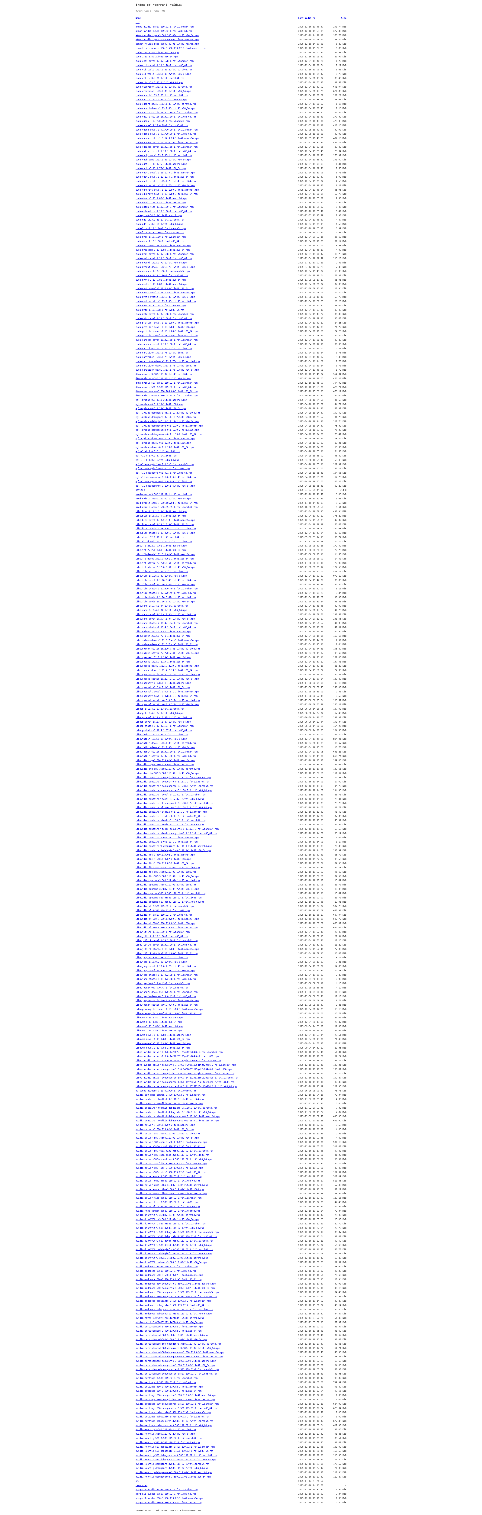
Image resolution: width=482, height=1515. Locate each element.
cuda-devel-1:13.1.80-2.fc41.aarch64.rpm (161, 198)
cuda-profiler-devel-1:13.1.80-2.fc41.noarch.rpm (167, 335)
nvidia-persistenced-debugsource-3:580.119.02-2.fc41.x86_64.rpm (176, 1373)
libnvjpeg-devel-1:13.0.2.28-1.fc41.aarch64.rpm (166, 966)
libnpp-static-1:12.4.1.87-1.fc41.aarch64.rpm (165, 726)
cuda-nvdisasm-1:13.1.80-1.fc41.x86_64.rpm (163, 250)
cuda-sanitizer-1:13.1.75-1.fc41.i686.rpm (162, 352)
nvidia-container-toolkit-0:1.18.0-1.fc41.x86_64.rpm (169, 1103)
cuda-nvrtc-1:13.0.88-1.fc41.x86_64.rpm (161, 280)
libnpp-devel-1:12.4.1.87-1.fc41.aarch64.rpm (164, 717)
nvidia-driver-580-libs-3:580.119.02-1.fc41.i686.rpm (169, 1168)
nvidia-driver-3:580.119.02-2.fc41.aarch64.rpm (165, 1125)
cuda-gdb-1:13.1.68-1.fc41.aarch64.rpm (160, 219)
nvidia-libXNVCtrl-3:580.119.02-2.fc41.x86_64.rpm (167, 1219)
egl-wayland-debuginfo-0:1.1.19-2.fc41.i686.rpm (166, 417)
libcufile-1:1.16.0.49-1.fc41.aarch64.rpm (162, 571)
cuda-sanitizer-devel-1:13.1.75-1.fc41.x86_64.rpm (167, 370)
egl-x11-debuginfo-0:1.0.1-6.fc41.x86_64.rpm (164, 473)
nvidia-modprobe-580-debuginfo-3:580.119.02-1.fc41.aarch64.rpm (176, 1283)
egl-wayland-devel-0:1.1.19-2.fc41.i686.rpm (163, 443)
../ (138, 22)
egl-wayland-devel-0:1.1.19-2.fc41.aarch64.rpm (165, 438)
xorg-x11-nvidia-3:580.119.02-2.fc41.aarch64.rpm (167, 1489)
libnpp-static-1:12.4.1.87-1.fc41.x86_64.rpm (164, 730)
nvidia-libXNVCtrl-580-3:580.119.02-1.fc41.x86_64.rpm (170, 1228)
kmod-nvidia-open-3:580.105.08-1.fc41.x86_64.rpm (167, 503)
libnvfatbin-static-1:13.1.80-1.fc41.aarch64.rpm (167, 751)
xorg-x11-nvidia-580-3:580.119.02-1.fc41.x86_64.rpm (168, 1502)
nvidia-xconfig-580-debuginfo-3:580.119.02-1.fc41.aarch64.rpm (175, 1447)
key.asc (140, 490)
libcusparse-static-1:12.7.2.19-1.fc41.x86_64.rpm (167, 679)
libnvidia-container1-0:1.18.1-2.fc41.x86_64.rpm (167, 841)
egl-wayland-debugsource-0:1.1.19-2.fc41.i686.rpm (167, 430)
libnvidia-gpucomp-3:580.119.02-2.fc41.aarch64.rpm (168, 880)
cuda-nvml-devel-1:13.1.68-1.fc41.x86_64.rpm (164, 258)
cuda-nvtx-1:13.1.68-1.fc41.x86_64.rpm (160, 310)
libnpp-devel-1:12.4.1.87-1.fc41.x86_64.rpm (163, 721)
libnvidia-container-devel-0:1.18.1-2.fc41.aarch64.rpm (170, 794)
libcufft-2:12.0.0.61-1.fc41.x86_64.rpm (161, 550)
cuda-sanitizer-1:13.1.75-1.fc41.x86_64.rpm (163, 357)
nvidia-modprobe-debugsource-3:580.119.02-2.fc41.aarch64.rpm (174, 1309)
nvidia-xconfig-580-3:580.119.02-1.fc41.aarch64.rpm (168, 1438)
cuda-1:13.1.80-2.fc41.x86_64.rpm (157, 56)
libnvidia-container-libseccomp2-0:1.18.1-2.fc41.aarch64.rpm (174, 803)
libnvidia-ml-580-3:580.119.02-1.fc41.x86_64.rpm (167, 927)
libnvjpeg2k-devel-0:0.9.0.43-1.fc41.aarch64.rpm (167, 992)
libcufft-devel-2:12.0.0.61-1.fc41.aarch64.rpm (165, 554)
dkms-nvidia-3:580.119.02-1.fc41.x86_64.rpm (163, 378)
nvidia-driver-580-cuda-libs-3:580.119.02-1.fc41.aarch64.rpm (174, 1150)
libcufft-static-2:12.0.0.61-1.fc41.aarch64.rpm (166, 563)
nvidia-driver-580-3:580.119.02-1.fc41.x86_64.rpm (167, 1137)
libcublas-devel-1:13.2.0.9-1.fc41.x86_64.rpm (165, 524)
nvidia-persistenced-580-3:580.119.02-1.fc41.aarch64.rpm (172, 1335)
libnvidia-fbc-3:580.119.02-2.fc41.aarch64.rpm (165, 854)
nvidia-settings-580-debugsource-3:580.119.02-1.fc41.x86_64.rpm (176, 1408)
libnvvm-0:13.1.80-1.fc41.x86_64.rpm (159, 1022)
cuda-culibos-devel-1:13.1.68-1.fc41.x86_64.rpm (166, 151)
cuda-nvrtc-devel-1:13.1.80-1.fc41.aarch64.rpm (165, 292)
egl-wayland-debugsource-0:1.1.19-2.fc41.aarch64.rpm (169, 425)
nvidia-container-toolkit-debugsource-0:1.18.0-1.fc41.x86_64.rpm (177, 1120)
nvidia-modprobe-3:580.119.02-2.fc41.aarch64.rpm (167, 1266)
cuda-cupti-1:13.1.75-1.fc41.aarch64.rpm (161, 164)
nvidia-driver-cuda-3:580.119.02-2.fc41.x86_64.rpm (168, 1180)
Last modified (306, 18)
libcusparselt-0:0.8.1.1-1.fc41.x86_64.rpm (163, 687)
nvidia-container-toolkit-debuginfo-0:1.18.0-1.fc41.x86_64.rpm (176, 1112)
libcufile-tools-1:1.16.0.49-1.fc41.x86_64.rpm (165, 601)
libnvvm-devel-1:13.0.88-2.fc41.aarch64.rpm (163, 1043)
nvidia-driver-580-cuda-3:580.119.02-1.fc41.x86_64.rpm (170, 1146)
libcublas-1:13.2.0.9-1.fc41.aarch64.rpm (161, 511)
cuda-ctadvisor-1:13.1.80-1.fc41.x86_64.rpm (163, 91)
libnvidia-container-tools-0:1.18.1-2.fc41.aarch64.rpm (170, 820)
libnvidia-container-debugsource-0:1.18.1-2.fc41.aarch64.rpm (174, 786)
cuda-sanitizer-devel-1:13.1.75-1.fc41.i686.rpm (166, 365)
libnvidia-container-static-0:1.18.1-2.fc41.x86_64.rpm (170, 816)
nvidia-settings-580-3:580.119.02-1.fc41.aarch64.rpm (169, 1386)
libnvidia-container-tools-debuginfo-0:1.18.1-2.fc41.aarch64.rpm (177, 829)
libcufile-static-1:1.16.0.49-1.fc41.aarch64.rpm (167, 588)
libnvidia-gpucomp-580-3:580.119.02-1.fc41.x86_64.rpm (170, 902)
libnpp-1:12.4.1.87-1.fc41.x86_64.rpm (159, 713)
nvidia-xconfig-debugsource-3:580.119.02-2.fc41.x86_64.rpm (173, 1476)
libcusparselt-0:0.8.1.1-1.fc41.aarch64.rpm (163, 683)
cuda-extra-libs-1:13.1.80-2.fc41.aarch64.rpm (165, 207)
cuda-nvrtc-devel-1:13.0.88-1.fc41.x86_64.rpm (165, 288)
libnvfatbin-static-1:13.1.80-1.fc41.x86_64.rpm (166, 756)
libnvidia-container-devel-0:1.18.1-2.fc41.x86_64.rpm (170, 799)
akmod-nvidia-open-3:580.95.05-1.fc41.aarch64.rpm (167, 39)
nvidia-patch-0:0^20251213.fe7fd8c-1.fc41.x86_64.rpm (169, 1322)
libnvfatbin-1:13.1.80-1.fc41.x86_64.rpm (161, 739)
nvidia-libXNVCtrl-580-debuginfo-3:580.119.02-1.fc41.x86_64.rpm (176, 1236)
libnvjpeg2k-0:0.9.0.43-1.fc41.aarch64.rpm (163, 983)
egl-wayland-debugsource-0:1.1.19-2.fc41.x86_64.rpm (168, 434)
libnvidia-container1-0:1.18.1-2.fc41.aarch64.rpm (167, 837)
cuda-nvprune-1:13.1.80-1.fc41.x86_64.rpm (162, 275)
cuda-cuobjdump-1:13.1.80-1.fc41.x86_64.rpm (163, 159)
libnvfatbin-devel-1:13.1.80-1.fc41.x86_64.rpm (165, 747)
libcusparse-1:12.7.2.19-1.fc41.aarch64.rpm (163, 657)
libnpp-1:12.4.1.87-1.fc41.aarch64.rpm (160, 709)
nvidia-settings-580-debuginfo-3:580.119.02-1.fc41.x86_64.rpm (175, 1399)
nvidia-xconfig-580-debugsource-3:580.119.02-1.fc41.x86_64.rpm (176, 1459)
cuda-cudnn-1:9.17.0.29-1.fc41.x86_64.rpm (162, 125)
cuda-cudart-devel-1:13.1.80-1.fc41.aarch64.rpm (166, 104)
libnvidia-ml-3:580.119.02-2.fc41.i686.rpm (163, 910)
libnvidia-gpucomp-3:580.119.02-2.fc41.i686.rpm (166, 884)
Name (138, 18)
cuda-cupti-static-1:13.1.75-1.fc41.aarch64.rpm (166, 181)
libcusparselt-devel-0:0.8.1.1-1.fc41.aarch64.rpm (167, 691)
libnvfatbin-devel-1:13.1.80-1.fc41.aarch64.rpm (166, 743)
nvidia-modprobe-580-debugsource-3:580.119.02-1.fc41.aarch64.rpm (177, 1292)
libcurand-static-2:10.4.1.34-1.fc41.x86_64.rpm (166, 627)
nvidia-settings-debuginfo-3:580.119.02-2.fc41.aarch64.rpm (173, 1412)
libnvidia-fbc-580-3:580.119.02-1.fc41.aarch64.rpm (168, 867)
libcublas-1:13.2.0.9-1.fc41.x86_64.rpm (161, 515)
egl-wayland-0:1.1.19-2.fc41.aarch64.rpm (161, 400)
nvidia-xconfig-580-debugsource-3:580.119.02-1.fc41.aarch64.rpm (176, 1455)
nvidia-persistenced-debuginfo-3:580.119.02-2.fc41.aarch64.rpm (176, 1361)
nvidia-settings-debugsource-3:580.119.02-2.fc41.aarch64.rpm (174, 1421)
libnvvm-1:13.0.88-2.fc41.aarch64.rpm (159, 1026)
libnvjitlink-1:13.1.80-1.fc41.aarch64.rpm (163, 932)
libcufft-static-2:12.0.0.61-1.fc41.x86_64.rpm (165, 567)
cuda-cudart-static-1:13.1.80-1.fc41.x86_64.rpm (166, 116)
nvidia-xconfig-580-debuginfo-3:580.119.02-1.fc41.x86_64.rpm (174, 1451)
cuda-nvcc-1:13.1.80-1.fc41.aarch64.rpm (161, 237)
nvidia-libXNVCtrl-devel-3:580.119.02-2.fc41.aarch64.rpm (172, 1258)
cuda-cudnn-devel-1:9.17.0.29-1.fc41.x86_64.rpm (166, 134)
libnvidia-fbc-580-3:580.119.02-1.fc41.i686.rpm (166, 872)
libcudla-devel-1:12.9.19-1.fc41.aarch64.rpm (164, 541)
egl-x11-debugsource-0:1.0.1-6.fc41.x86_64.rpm (165, 486)
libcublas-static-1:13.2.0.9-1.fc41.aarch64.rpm (166, 528)
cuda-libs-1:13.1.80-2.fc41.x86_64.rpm (160, 232)
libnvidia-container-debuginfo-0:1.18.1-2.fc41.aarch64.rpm (173, 777)
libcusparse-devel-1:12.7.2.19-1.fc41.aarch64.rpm (167, 666)
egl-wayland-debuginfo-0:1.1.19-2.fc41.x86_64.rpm (167, 421)
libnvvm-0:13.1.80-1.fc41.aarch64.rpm (159, 1017)
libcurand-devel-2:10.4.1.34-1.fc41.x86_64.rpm (165, 618)
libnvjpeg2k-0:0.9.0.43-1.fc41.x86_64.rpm (162, 987)
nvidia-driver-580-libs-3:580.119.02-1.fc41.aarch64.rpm (171, 1163)
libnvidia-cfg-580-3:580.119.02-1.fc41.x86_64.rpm (167, 773)
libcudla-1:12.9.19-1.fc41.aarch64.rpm (160, 537)
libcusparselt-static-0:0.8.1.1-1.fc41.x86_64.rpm (167, 704)
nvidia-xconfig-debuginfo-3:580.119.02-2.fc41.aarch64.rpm (172, 1464)
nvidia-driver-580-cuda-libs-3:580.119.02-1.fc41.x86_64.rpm (174, 1159)
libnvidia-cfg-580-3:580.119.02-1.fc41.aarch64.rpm (168, 769)
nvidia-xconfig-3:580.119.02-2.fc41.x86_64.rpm (165, 1434)
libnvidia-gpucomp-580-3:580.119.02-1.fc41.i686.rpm (168, 897)
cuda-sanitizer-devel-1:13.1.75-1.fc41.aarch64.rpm (168, 361)
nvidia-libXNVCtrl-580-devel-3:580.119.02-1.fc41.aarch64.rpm (174, 1240)
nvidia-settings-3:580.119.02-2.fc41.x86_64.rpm (166, 1382)
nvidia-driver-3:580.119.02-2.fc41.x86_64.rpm (165, 1129)
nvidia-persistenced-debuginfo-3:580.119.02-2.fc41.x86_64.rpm (175, 1365)
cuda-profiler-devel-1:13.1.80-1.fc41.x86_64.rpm (167, 331)
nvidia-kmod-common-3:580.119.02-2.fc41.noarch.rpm (168, 1211)
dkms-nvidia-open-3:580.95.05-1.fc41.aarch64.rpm (167, 395)
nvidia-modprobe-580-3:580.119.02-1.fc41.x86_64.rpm (168, 1279)
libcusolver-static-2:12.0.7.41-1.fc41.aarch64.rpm (168, 648)
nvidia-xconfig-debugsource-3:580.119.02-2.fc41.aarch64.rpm (174, 1472)
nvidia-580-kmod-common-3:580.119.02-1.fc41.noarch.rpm (170, 1095)
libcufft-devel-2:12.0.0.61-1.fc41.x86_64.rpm (165, 558)
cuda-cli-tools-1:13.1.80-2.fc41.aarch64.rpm (164, 69)
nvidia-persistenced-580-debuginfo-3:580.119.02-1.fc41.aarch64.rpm (178, 1344)
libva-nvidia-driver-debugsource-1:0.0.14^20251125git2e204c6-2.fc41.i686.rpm (185, 1082)
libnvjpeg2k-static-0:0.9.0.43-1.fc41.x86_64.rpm (167, 1005)
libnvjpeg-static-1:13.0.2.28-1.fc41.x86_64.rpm (166, 979)
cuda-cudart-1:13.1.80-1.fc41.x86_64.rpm (161, 99)
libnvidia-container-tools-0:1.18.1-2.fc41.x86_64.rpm (170, 824)
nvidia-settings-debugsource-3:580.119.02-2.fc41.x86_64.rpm (174, 1425)
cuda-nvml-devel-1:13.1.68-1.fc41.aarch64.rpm (165, 254)
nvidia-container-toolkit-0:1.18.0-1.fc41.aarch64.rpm (170, 1099)
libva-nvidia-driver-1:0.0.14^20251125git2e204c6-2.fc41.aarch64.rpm (179, 1052)
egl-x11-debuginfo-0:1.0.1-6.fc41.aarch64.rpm (165, 464)
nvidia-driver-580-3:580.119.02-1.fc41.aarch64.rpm (168, 1133)
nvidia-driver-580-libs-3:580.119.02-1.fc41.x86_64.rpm (170, 1172)
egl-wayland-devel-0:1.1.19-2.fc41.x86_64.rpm (165, 447)
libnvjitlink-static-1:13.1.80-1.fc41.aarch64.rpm (167, 949)
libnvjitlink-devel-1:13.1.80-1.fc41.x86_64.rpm (166, 944)
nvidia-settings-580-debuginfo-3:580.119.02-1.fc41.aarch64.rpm (176, 1395)
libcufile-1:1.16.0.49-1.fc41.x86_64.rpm (161, 576)
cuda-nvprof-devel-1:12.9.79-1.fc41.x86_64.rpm (165, 267)
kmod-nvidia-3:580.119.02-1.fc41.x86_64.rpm (163, 498)
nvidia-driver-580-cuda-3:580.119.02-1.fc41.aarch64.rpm (171, 1142)
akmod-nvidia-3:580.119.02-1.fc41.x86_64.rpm (164, 31)
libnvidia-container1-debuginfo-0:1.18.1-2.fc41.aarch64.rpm (174, 846)
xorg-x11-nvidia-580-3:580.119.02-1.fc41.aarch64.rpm (169, 1498)
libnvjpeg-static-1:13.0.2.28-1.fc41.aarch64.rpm (167, 975)
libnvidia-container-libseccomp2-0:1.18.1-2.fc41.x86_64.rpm (174, 807)
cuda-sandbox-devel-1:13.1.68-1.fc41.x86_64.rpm (166, 344)
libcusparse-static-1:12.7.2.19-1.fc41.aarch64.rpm (168, 674)
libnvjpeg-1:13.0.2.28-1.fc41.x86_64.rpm (161, 962)
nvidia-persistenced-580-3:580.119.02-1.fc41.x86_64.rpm (171, 1339)
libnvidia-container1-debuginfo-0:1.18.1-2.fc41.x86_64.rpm (173, 850)
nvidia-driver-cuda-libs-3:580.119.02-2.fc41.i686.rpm (170, 1189)
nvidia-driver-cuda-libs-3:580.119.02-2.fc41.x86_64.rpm (171, 1193)
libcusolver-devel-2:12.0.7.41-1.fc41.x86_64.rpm (167, 644)
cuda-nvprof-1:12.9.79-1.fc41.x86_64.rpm (161, 262)
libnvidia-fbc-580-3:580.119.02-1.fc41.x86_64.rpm (167, 876)
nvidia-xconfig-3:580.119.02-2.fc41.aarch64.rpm (166, 1429)
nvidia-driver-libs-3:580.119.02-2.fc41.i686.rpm (167, 1202)
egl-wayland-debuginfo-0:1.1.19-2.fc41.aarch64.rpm (168, 412)
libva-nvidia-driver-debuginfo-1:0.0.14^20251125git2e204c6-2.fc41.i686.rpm (184, 1069)
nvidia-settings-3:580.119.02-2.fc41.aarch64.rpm (167, 1378)
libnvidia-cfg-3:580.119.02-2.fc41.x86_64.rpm (165, 764)
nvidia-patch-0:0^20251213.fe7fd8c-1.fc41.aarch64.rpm (170, 1318)
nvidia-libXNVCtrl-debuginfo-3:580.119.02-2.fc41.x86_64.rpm (174, 1253)
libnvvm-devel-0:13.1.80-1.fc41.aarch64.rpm (163, 1035)
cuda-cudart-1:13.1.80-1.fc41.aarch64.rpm (162, 95)
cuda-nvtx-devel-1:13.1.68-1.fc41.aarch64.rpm (165, 314)
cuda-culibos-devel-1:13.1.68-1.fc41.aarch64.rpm (167, 147)
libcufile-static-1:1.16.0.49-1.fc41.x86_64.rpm (166, 593)
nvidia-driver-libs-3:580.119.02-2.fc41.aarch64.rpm (168, 1198)
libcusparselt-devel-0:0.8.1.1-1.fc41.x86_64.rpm (167, 696)
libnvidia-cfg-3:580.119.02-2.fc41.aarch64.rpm (165, 760)
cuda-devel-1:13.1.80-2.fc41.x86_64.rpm (161, 202)
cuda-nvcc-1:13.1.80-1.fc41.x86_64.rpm (160, 241)
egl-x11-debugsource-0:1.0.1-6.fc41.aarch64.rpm (166, 477)
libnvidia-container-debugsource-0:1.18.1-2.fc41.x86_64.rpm (174, 790)
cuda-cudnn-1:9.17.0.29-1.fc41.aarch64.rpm (163, 121)
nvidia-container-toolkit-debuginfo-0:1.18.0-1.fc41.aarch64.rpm (176, 1108)
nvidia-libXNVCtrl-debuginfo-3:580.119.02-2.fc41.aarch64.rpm (174, 1249)
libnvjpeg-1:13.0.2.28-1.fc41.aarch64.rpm (162, 957)
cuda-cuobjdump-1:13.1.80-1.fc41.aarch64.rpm (164, 155)
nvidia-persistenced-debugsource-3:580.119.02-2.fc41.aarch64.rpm (177, 1369)
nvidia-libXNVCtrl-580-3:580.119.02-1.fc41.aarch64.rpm (170, 1223)
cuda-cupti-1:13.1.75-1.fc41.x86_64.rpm (161, 168)
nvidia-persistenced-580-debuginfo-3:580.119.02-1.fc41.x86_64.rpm (178, 1348)
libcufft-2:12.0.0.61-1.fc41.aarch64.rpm (161, 545)
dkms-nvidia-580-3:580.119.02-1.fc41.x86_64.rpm (166, 387)
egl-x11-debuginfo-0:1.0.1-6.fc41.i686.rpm (163, 468)
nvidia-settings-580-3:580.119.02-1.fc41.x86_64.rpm (168, 1391)
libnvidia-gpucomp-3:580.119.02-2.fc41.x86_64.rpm (167, 889)
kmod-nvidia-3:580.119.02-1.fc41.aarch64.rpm (164, 494)
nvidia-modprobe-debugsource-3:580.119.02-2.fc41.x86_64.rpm (174, 1313)
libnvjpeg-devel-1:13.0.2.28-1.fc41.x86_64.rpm (165, 970)
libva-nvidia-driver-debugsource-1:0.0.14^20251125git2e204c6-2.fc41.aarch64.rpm (187, 1077)
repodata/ (141, 1485)
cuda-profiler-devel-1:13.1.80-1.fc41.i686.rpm (165, 327)
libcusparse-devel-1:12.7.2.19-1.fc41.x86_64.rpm (167, 670)
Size (343, 18)
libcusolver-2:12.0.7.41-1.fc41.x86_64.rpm (163, 636)
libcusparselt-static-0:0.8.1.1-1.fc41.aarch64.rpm (168, 700)
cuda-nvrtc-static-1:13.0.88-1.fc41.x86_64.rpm (165, 297)
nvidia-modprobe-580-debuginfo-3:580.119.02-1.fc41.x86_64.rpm (175, 1288)
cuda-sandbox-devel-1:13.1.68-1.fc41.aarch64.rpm (167, 340)
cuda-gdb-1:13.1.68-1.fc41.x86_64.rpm (159, 224)
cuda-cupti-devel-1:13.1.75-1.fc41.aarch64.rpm (165, 172)
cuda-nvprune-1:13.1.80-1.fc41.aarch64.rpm (163, 271)
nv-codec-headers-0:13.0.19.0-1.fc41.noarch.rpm (166, 1090)
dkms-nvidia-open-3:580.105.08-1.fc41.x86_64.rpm (167, 391)
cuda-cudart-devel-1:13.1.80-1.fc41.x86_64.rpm (165, 108)
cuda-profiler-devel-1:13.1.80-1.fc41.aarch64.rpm (167, 322)
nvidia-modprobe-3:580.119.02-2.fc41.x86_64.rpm (166, 1271)
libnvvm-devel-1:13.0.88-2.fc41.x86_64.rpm (163, 1047)
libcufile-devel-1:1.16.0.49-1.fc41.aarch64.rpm (166, 580)
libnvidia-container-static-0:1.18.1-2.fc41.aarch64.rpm (171, 812)
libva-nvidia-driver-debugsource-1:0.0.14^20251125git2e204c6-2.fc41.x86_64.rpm (186, 1086)
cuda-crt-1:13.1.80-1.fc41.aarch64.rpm (160, 78)
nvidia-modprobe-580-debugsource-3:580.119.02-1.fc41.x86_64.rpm (176, 1296)
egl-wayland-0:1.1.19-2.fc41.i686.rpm (159, 404)
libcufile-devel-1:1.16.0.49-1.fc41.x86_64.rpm (165, 584)
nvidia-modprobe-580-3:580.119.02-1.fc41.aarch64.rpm (169, 1275)
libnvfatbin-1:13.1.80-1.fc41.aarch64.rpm (162, 734)
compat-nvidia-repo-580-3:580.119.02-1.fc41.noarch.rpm (170, 48)
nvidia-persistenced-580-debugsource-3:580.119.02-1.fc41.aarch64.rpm (180, 1352)
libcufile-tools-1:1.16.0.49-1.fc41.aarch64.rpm (166, 597)
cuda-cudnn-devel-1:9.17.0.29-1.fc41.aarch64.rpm (167, 129)
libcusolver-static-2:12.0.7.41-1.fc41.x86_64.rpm (167, 653)
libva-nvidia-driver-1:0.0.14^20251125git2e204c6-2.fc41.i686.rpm (177, 1056)
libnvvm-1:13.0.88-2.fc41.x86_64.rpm (159, 1030)
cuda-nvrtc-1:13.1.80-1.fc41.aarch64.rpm (161, 284)
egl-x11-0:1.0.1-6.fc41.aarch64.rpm (158, 451)
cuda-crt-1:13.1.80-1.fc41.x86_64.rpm (159, 82)
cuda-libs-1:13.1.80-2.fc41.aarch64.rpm (161, 228)
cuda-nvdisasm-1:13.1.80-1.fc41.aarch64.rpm (163, 245)
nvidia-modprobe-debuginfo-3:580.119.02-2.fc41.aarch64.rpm (173, 1301)
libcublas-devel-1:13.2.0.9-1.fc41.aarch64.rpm (165, 520)
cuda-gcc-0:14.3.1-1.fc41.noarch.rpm (159, 215)
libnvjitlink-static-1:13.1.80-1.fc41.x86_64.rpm (167, 953)
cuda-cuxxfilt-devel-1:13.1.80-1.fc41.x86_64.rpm (167, 194)
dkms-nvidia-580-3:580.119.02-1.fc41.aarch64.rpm (167, 383)
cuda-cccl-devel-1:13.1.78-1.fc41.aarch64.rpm (165, 61)
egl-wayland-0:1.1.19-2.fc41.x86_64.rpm (161, 408)
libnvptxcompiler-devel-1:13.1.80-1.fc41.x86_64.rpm (168, 1013)
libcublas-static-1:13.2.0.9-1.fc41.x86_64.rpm (165, 533)
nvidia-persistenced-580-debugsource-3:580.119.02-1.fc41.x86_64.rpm (179, 1356)
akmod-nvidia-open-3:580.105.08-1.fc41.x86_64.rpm (167, 35)
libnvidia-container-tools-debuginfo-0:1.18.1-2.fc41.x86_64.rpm (176, 833)
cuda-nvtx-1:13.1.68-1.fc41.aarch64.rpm (161, 305)
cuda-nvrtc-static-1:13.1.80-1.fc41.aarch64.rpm (166, 301)
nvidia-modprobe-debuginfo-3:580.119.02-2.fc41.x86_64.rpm (172, 1305)
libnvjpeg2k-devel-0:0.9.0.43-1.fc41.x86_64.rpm (166, 996)
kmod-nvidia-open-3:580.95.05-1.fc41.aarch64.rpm (167, 507)
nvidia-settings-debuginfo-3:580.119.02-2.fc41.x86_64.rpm (172, 1416)
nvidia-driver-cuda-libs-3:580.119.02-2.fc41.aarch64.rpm (172, 1185)
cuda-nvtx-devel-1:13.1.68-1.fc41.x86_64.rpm (164, 318)
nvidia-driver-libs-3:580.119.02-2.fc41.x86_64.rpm (168, 1206)
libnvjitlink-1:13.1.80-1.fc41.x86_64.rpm (162, 936)
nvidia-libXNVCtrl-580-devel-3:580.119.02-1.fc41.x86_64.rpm (174, 1245)
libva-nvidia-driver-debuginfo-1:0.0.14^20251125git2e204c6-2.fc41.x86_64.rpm (185, 1073)
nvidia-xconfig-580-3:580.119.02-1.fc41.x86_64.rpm (168, 1442)
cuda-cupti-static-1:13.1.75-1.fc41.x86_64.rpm (165, 185)
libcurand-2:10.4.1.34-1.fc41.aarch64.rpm (162, 605)
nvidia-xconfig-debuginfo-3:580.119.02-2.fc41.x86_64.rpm (172, 1468)
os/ (138, 1481)
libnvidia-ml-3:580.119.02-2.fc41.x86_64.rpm (164, 915)
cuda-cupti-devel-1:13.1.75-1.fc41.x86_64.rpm (165, 177)
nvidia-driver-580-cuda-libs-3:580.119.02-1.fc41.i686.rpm (172, 1155)
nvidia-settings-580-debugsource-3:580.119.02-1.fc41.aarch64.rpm (177, 1404)
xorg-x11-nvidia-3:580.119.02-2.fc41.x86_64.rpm (166, 1494)
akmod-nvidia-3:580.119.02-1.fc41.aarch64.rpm (165, 26)
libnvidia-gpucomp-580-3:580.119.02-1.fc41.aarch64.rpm (170, 893)
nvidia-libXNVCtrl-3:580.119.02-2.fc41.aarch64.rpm (168, 1215)
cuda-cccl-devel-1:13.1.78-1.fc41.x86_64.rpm (164, 65)
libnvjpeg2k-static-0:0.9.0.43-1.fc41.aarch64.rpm (167, 1000)
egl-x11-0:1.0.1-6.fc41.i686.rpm (156, 455)
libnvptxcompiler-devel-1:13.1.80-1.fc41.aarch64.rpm (169, 1009)
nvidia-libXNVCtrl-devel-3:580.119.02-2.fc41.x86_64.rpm (171, 1262)
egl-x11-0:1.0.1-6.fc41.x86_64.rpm (157, 460)
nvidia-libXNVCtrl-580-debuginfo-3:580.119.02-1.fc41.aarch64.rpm (177, 1232)
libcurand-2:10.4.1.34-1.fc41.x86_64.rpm (161, 610)
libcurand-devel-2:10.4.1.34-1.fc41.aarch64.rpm (166, 614)
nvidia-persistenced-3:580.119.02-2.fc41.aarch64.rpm (169, 1326)
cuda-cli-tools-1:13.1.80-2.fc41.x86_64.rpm (163, 74)
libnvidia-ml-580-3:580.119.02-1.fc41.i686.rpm (165, 923)
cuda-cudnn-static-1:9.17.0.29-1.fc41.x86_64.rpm (167, 142)
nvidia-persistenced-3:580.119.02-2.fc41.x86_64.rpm (168, 1331)
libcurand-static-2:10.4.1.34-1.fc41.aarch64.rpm (167, 623)
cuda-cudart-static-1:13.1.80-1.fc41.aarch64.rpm (167, 112)
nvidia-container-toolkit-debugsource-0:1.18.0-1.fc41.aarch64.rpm (178, 1116)
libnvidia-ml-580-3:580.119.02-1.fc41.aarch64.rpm (167, 919)
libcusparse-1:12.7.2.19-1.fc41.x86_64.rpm (163, 661)
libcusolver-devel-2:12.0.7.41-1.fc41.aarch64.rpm (167, 640)
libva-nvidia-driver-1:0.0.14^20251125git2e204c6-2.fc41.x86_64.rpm (178, 1060)
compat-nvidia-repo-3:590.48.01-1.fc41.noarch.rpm (167, 44)
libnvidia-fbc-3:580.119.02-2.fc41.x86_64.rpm (165, 863)
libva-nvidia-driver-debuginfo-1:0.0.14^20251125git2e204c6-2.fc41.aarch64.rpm (186, 1065)
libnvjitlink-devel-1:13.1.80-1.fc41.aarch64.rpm (167, 940)
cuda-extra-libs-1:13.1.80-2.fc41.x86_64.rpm (164, 211)
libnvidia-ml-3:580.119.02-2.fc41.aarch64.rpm (165, 906)
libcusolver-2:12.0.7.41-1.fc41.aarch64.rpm (163, 631)
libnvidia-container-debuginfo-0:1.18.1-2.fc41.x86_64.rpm (172, 781)
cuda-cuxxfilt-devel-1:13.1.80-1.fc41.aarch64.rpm (167, 190)
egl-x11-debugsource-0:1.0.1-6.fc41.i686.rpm (164, 481)
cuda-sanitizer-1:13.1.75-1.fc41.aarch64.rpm (164, 348)
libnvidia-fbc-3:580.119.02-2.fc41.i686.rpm (163, 859)
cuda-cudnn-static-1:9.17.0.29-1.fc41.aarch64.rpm (167, 138)
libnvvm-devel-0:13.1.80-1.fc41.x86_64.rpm (163, 1039)
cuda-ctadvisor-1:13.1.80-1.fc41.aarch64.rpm (164, 86)
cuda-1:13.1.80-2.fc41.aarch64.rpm (157, 52)
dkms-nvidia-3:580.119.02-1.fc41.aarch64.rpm (164, 374)
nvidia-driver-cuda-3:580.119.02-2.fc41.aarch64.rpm (168, 1176)
